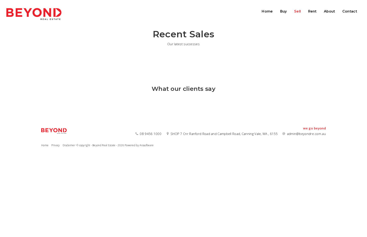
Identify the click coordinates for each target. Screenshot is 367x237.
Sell (297, 11)
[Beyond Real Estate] (33, 13)
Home (267, 11)
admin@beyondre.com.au (306, 134)
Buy (283, 11)
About (329, 11)
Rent (312, 11)
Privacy (55, 145)
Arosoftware (147, 145)
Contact (349, 11)
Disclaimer (69, 145)
